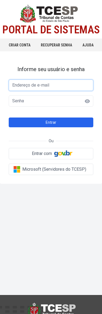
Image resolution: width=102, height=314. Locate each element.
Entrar (51, 122)
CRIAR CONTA (19, 45)
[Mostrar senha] (87, 101)
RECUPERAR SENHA (56, 45)
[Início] (51, 13)
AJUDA (88, 45)
